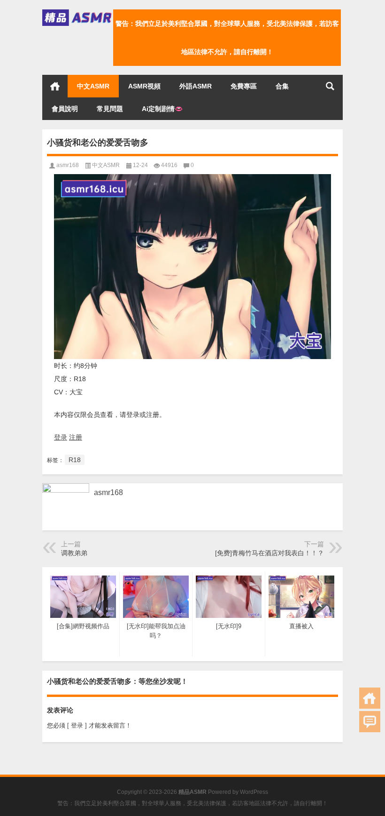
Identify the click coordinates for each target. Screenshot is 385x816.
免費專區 (244, 86)
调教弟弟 (74, 553)
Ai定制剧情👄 (162, 108)
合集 (282, 86)
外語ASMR (195, 86)
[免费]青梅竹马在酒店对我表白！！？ (269, 553)
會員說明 (65, 108)
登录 (60, 437)
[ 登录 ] (77, 725)
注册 (75, 437)
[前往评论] (369, 721)
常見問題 (110, 108)
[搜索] (330, 86)
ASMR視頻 (144, 86)
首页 (55, 86)
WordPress (254, 792)
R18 (75, 460)
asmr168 (67, 165)
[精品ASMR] (77, 12)
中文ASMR (93, 86)
